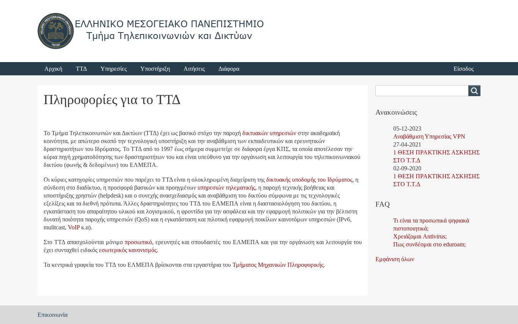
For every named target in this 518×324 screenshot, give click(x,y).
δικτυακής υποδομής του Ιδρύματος (309, 179)
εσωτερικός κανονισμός (128, 250)
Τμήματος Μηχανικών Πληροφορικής (277, 265)
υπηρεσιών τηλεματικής (226, 187)
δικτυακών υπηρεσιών (269, 133)
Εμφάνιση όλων (394, 259)
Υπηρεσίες (113, 68)
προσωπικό (138, 242)
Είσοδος (464, 68)
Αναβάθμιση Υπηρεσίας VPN (429, 136)
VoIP (74, 227)
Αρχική (53, 68)
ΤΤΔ (81, 68)
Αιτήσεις (194, 68)
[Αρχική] (151, 31)
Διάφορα (228, 68)
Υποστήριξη (155, 68)
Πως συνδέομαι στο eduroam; (429, 244)
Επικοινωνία (52, 315)
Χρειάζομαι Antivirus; (420, 236)
